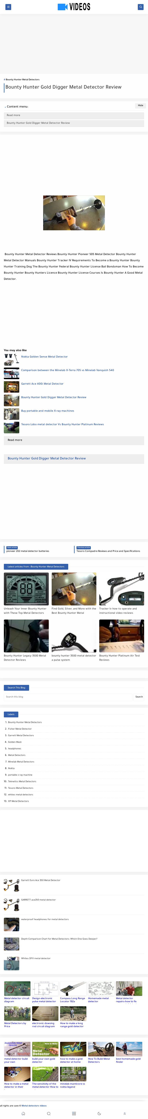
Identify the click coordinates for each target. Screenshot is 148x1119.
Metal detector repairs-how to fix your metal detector (127, 1000)
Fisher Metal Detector (20, 729)
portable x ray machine (20, 775)
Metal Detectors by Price (15, 1025)
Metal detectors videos (34, 1106)
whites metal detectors (20, 795)
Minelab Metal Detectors (21, 762)
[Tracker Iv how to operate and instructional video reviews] (121, 589)
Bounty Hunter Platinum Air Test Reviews (119, 658)
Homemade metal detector (98, 1000)
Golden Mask (15, 742)
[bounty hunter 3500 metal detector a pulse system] (74, 636)
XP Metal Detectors (18, 801)
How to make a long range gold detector (72, 1025)
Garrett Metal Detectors (21, 736)
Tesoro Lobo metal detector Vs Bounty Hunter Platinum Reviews (62, 424)
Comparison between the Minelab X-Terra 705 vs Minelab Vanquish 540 (67, 370)
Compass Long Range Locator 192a (72, 1000)
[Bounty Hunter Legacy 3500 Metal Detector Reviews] (26, 636)
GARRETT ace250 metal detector (38, 900)
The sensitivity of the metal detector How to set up (45, 1086)
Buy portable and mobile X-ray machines (47, 411)
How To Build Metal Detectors (99, 1061)
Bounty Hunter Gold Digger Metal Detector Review (38, 123)
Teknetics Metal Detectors (22, 782)
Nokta (11, 768)
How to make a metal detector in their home (16, 1086)
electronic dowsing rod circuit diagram (43, 1025)
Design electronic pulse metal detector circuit (44, 1000)
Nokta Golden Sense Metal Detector (44, 357)
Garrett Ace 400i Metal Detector (42, 384)
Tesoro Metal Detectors (20, 788)
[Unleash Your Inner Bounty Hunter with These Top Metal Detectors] (26, 589)
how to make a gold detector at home (71, 1061)
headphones (14, 749)
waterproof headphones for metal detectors (45, 919)
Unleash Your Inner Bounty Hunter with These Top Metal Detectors (25, 611)
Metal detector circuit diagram (16, 1000)
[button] (23, 1114)
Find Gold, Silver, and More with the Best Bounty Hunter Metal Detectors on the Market (74, 611)
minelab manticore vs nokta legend (72, 1086)
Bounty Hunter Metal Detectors (23, 80)
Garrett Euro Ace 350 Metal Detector (40, 880)
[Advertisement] (74, 44)
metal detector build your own (16, 1061)
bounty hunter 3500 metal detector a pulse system (74, 658)
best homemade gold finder (128, 1061)
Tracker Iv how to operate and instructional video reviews (118, 611)
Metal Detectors (16, 755)
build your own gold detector (43, 1061)
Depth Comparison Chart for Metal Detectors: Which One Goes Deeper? (59, 939)
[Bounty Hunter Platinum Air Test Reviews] (121, 636)
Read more (13, 115)
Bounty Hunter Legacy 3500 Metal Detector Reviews (25, 658)
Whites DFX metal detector (35, 959)
